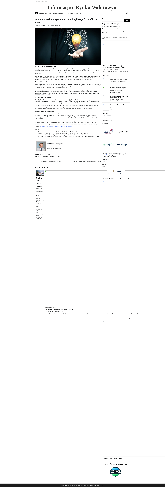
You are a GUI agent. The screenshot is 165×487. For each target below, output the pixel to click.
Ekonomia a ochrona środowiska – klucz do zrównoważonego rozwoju (118, 318)
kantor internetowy (43, 156)
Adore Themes (100, 485)
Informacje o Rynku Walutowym (82, 7)
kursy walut (59, 156)
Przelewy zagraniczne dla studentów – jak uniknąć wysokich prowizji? (118, 88)
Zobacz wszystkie (124, 178)
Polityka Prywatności (106, 161)
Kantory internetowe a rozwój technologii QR (111, 26)
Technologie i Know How (59, 13)
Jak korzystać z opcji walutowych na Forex (112, 458)
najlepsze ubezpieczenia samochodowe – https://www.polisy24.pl (56, 126)
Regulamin (104, 164)
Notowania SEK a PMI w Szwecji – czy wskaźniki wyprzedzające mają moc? (114, 66)
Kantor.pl (104, 155)
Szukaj (104, 18)
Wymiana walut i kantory (122, 41)
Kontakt (103, 166)
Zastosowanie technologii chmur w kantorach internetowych (115, 28)
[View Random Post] (126, 13)
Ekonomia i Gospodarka (45, 13)
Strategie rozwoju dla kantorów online (110, 34)
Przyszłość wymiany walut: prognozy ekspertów (59, 309)
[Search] (128, 13)
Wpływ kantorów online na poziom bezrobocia (39, 183)
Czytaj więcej (106, 75)
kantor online (52, 156)
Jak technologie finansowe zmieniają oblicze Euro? (118, 105)
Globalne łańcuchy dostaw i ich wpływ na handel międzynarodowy (119, 97)
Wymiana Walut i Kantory (74, 13)
